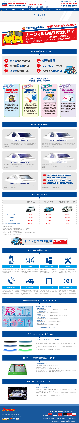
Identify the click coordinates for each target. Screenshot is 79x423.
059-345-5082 (20, 413)
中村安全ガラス (59, 421)
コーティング (70, 418)
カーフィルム (64, 418)
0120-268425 (11, 413)
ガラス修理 (59, 418)
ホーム (44, 418)
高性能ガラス (53, 418)
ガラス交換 (48, 418)
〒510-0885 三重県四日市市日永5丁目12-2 (10, 414)
